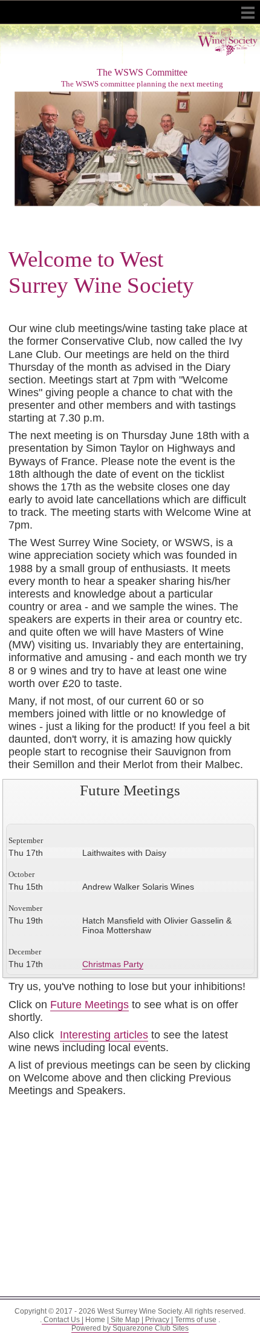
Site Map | (126, 1319)
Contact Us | (62, 1319)
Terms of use (194, 1319)
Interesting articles (104, 1035)
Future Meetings (89, 1005)
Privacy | (158, 1319)
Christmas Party (112, 964)
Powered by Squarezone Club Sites (130, 1328)
